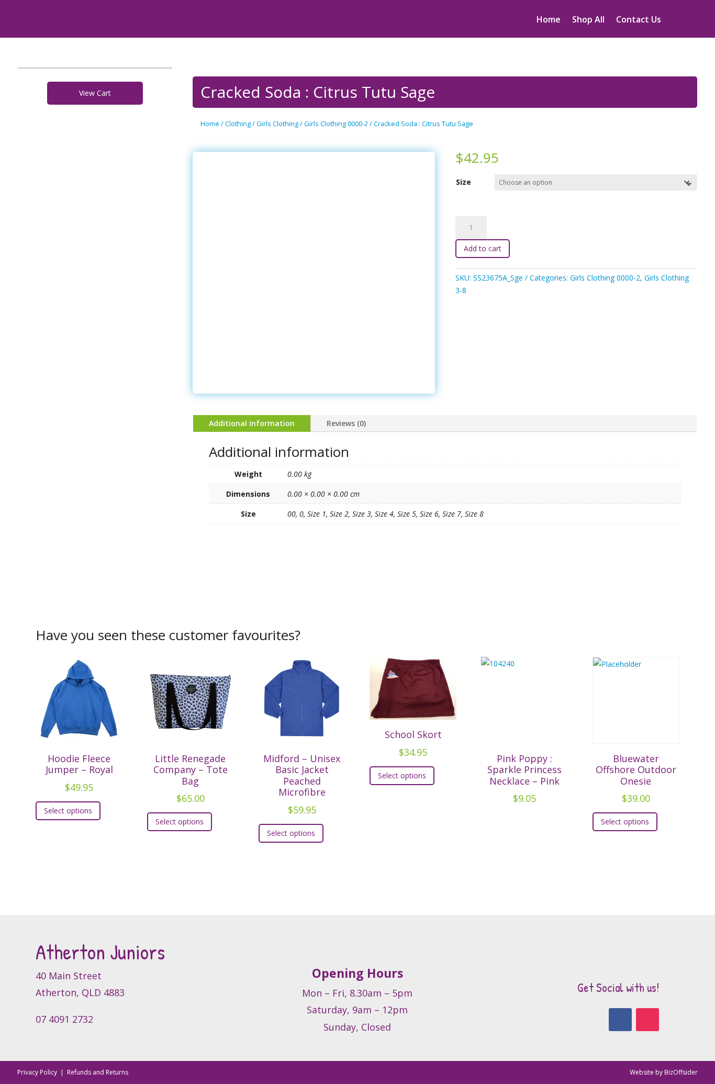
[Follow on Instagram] (647, 1019)
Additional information (252, 423)
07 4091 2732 (64, 1019)
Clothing (238, 123)
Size (463, 182)
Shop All (588, 20)
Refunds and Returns (97, 1072)
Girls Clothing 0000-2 (336, 123)
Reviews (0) (346, 423)
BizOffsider (681, 1072)
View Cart (95, 93)
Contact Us (638, 20)
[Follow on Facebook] (620, 1019)
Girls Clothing (277, 123)
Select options (68, 810)
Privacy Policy (38, 1072)
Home (549, 20)
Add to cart (482, 248)
